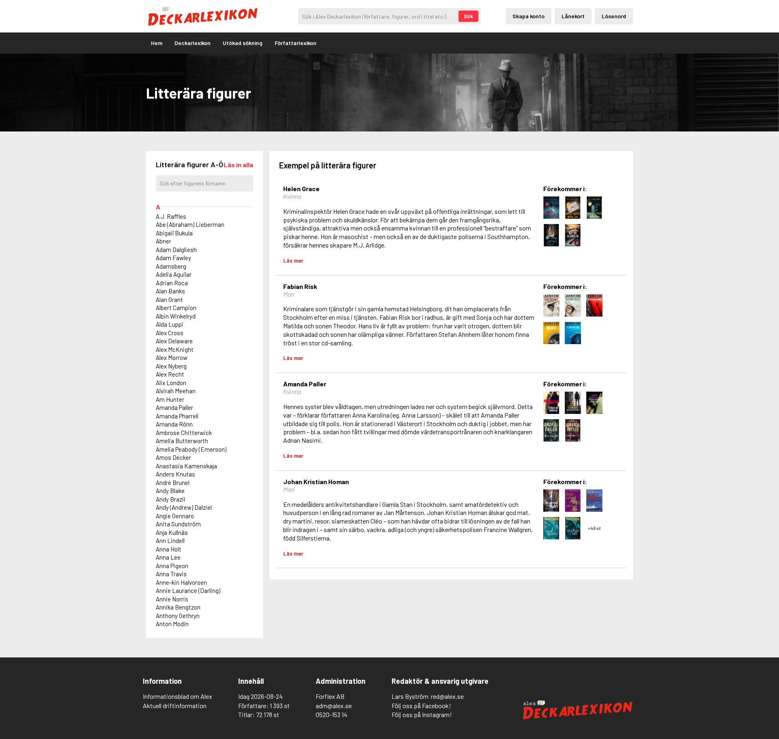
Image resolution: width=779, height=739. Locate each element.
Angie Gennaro (175, 515)
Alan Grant (169, 299)
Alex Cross (169, 332)
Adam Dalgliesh (176, 249)
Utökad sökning (243, 42)
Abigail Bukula (174, 233)
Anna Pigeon (172, 565)
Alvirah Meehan (176, 390)
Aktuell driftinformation (175, 705)
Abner (163, 241)
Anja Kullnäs (172, 532)
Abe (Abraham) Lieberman (190, 224)
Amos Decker (173, 457)
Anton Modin (172, 623)
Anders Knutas (175, 474)
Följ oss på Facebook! (421, 705)
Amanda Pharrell (177, 416)
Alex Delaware (174, 341)
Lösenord (614, 16)
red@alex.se (447, 696)
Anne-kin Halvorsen (181, 582)
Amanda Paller (174, 407)
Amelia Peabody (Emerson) (191, 449)
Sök (468, 16)
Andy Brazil (170, 499)
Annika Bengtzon (178, 607)
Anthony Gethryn (178, 615)
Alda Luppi (169, 324)
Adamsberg (171, 266)
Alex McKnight (175, 349)
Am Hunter (170, 399)
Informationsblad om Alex (177, 696)
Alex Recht (170, 374)
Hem (156, 42)
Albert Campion (176, 307)
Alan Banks (170, 291)
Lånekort (573, 16)
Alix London (171, 382)
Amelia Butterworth (182, 440)
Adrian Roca (172, 283)
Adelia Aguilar (174, 274)
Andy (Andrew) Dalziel (184, 507)
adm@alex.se (334, 705)
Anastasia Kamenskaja (186, 466)
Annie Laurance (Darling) (188, 590)
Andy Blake (170, 490)
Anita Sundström (178, 524)
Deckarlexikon (192, 42)
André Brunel (172, 482)
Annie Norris (172, 599)
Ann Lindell (170, 540)
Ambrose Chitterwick (184, 432)
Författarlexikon (295, 42)
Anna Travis (171, 573)
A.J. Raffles (171, 216)
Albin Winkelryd (176, 316)
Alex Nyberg (171, 366)
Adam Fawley (173, 257)
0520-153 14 (331, 714)
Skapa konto (528, 16)
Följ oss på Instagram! (422, 714)
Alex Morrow (171, 357)
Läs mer (293, 260)
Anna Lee (168, 557)
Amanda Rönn (174, 424)
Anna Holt (168, 549)
